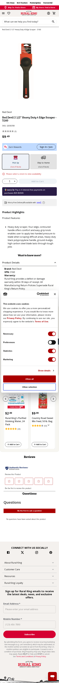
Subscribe (29, 634)
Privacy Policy (14, 318)
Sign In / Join (46, 146)
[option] (16, 417)
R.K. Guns (10, 3)
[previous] (5, 399)
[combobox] (29, 21)
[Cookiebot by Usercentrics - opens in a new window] (37, 294)
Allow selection (29, 387)
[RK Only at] (16, 400)
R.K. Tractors (22, 3)
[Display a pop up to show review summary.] (49, 426)
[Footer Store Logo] (29, 667)
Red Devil (7, 112)
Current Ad (47, 3)
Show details (44, 370)
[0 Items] (54, 13)
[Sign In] (48, 13)
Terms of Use (41, 321)
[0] (54, 13)
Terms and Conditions (25, 656)
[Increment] (14, 181)
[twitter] (22, 553)
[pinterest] (50, 553)
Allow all (29, 379)
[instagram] (36, 553)
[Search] (53, 21)
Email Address (11, 603)
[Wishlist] (9, 13)
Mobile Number (12, 619)
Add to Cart (14, 444)
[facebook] (8, 553)
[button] (29, 262)
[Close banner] (55, 294)
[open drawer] (3, 13)
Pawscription (35, 3)
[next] (53, 399)
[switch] (52, 342)
